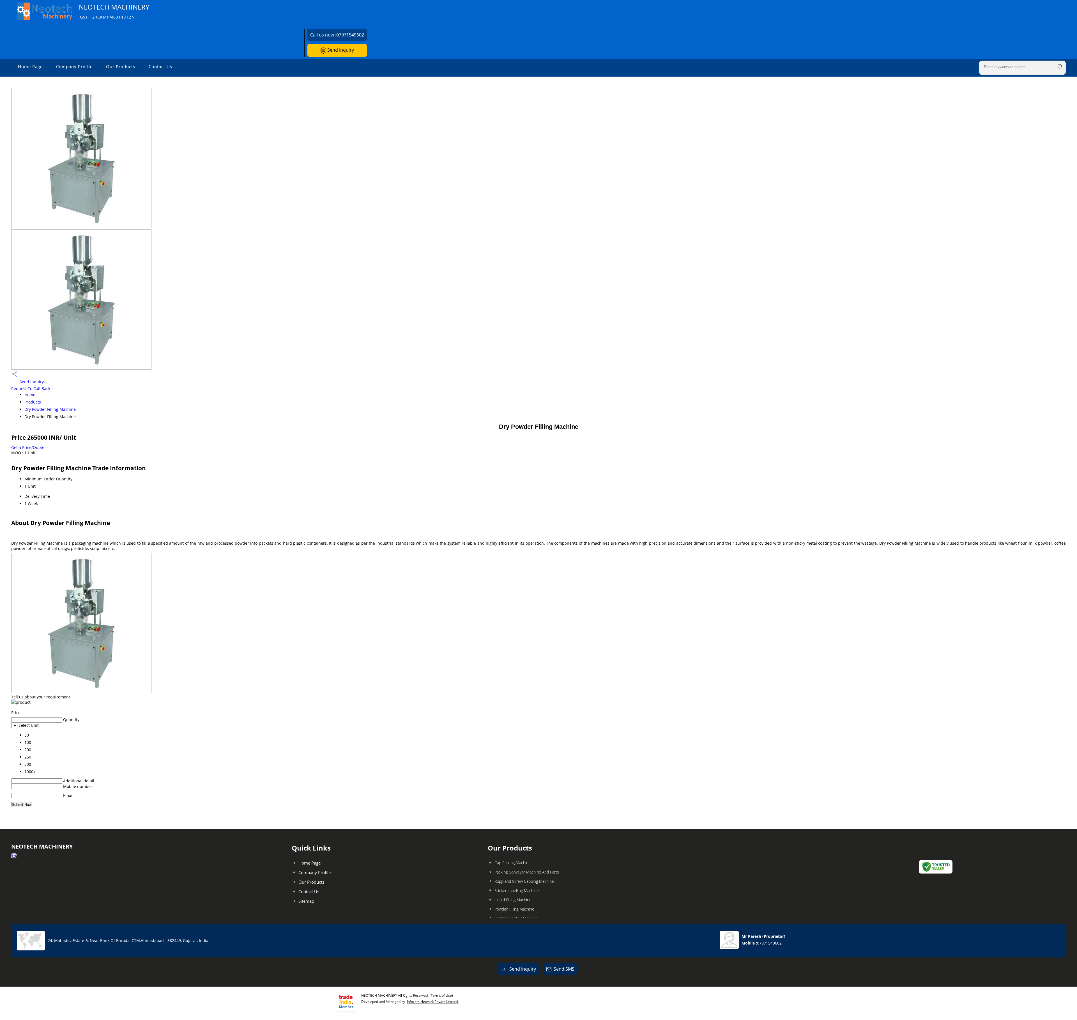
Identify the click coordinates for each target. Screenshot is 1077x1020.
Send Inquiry (340, 50)
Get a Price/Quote (27, 447)
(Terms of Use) (441, 995)
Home (29, 394)
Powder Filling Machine (514, 909)
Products (32, 402)
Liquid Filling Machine (512, 899)
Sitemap (306, 901)
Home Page (30, 66)
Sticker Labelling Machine (516, 890)
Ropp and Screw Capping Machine (524, 881)
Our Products (120, 66)
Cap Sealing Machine (512, 862)
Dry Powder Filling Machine (50, 409)
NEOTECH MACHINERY (114, 11)
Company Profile (74, 66)
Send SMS (564, 969)
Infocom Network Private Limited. (433, 1001)
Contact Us (160, 66)
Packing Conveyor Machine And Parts (526, 872)
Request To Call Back (30, 388)
